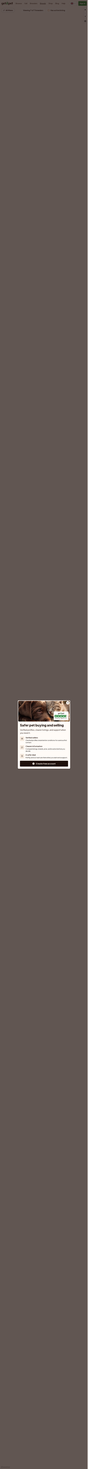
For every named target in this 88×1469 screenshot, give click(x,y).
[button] (44, 764)
